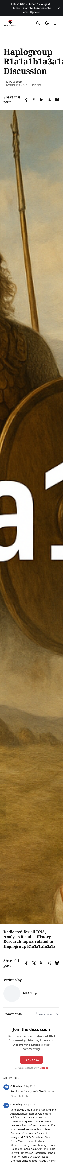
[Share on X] (33, 99)
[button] (38, 23)
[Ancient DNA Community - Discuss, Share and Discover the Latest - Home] (13, 23)
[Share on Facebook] (26, 99)
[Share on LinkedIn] (41, 99)
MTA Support (14, 81)
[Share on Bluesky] (57, 99)
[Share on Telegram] (49, 99)
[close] (59, 8)
